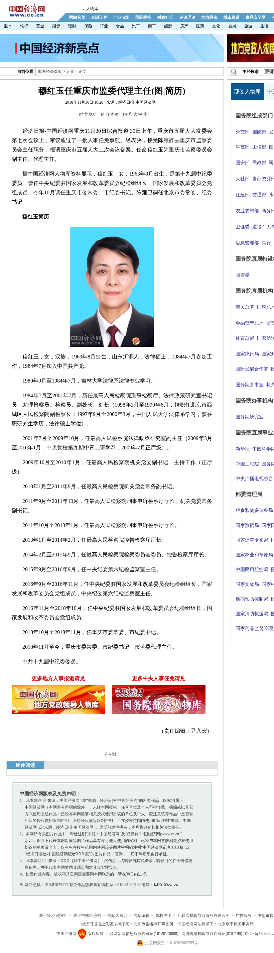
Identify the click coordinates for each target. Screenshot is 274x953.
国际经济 (143, 17)
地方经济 (209, 17)
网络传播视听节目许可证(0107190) (211, 933)
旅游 (248, 26)
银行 (24, 26)
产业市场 (121, 17)
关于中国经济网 (87, 915)
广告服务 (244, 915)
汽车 (136, 26)
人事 (70, 71)
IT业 (104, 26)
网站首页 (77, 17)
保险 (88, 26)
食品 (120, 26)
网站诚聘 (141, 915)
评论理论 (187, 17)
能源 (168, 26)
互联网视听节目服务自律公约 (203, 915)
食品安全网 (256, 17)
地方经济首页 (50, 71)
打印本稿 (110, 114)
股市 (8, 26)
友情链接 (266, 915)
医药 (200, 26)
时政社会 (165, 17)
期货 (56, 26)
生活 (264, 26)
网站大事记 (117, 915)
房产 (184, 26)
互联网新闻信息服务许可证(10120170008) (142, 933)
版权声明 (163, 915)
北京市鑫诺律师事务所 (153, 924)
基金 (40, 26)
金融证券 (99, 17)
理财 (72, 26)
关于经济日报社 (53, 915)
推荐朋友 (88, 114)
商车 (152, 26)
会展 (232, 26)
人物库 (92, 8)
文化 (216, 26)
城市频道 (232, 17)
